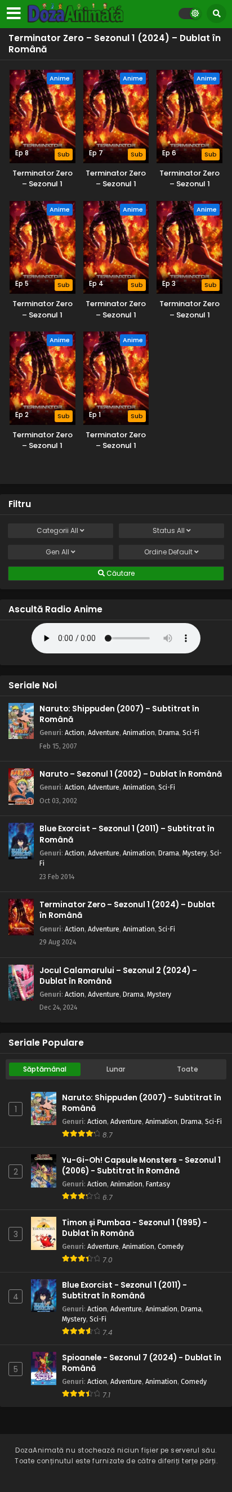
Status (169, 530)
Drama (168, 732)
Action (74, 732)
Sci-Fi (190, 732)
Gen (57, 552)
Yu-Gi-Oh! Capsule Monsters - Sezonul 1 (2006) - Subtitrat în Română (141, 1165)
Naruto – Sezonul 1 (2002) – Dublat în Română (130, 774)
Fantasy (158, 1184)
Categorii (57, 530)
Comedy (171, 1246)
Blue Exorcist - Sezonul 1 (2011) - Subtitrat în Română (124, 1290)
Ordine (168, 552)
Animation (139, 732)
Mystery (194, 853)
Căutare (120, 573)
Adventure (103, 732)
